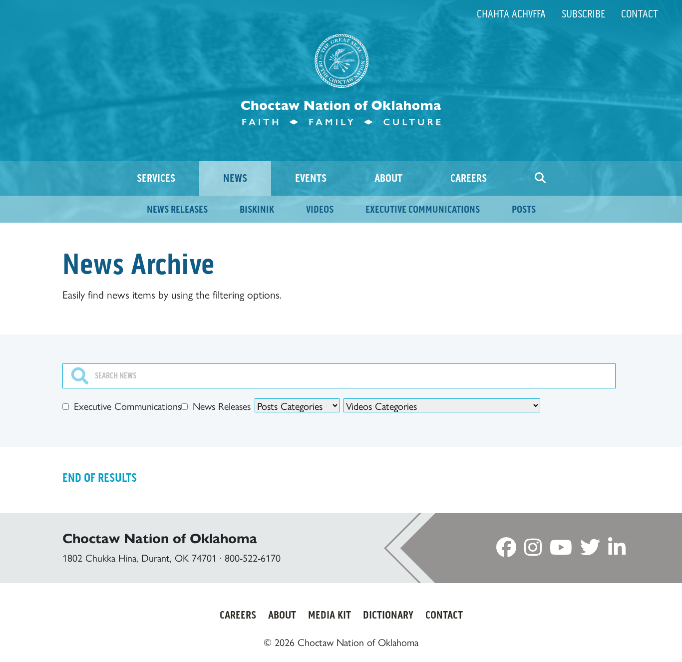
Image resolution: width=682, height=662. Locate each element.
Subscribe (583, 13)
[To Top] (635, 636)
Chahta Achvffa (511, 13)
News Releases (222, 406)
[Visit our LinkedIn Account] (617, 550)
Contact (639, 13)
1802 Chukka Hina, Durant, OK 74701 (139, 558)
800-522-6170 (253, 558)
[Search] (540, 178)
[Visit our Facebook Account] (506, 550)
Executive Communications (127, 406)
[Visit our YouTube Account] (561, 550)
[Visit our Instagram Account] (533, 550)
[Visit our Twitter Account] (590, 550)
